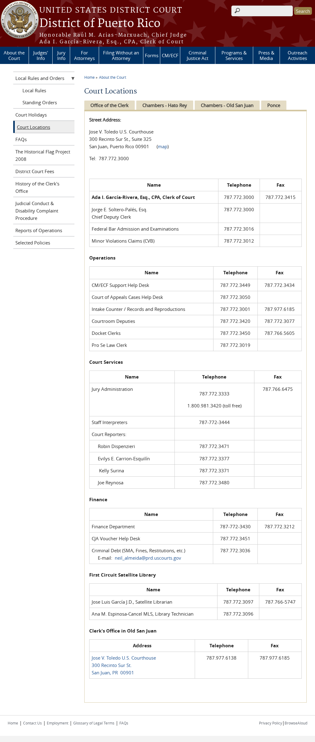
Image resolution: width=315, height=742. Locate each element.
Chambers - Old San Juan (227, 105)
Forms (151, 55)
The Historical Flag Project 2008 (42, 155)
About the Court (14, 55)
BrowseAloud (296, 722)
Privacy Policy (270, 722)
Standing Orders (39, 102)
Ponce (273, 105)
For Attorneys (84, 55)
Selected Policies (32, 243)
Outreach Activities (297, 55)
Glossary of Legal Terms (93, 722)
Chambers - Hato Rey (164, 105)
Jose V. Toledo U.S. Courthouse (124, 658)
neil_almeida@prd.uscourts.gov (148, 558)
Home (89, 77)
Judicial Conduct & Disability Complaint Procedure (36, 210)
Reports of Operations (38, 230)
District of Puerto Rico (100, 24)
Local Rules (34, 90)
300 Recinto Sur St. (112, 665)
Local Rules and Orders (39, 78)
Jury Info (61, 55)
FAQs (21, 139)
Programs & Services (234, 55)
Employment (57, 722)
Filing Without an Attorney (121, 55)
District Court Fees (34, 171)
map (162, 146)
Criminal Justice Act (197, 55)
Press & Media (266, 55)
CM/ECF (170, 55)
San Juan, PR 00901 (113, 672)
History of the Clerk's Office (37, 187)
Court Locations (33, 127)
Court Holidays (31, 115)
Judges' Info (40, 55)
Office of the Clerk (109, 105)
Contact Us (32, 722)
